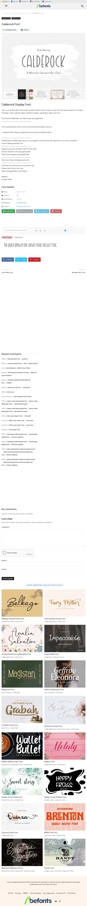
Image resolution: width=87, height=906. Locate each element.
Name (4, 560)
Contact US (60, 893)
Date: (5, 192)
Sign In (6, 1)
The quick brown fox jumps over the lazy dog (30, 245)
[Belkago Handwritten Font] (22, 603)
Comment (6, 527)
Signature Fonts (58, 657)
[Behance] (56, 901)
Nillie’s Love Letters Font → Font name (21, 420)
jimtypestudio (21, 203)
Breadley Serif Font (78, 272)
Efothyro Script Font (53, 726)
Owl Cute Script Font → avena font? (19, 387)
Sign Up (14, 1)
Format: (6, 195)
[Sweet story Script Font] (22, 781)
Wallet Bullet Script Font (12, 761)
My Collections (36, 1)
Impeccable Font (51, 654)
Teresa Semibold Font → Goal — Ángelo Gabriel (23, 363)
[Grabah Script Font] (22, 709)
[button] (82, 7)
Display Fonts (26, 13)
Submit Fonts (48, 1)
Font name (10, 392)
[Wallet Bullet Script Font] (22, 746)
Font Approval (48, 893)
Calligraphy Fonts (50, 621)
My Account (24, 1)
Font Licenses (35, 893)
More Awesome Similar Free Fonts (44, 585)
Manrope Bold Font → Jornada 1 (18, 359)
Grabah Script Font (10, 725)
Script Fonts (19, 621)
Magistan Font (8, 689)
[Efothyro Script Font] (64, 711)
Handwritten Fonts (8, 621)
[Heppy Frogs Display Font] (64, 781)
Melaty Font (49, 761)
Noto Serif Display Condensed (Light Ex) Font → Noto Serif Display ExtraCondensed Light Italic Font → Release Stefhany (18, 452)
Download (9, 211)
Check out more (25, 211)
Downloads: (8, 199)
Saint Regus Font (14, 430)
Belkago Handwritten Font (13, 619)
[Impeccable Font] (64, 638)
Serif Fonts (16, 692)
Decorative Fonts (50, 835)
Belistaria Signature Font (12, 868)
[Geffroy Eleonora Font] (64, 674)
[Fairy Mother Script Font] (64, 603)
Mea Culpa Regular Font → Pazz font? (19, 416)
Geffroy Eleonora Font (54, 689)
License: (6, 206)
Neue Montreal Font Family (22, 396)
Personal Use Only (23, 206)
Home (5, 13)
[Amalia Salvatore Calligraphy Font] (22, 638)
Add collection (42, 211)
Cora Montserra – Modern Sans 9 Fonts (18, 368)
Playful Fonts (16, 18)
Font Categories (14, 13)
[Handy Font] (64, 852)
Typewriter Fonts (60, 800)
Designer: (6, 203)
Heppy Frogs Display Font (55, 797)
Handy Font (49, 868)
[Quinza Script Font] (22, 817)
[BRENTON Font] (64, 817)
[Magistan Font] (22, 674)
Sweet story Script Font (12, 797)
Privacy (18, 893)
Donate (57, 211)
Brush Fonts (6, 728)
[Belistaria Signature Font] (22, 852)
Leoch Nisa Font (7, 272)
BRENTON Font (50, 832)
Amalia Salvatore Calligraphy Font (16, 654)
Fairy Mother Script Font (54, 619)
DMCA (25, 893)
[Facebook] (59, 901)
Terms (10, 893)
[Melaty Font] (64, 746)
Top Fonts (71, 893)
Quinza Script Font (10, 832)
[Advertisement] (17, 313)
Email (4, 569)
